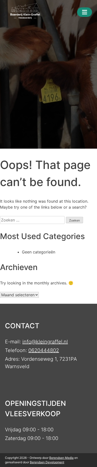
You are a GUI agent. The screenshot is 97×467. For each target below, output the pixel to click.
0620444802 (43, 350)
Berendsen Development (47, 462)
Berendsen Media (61, 458)
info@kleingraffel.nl (45, 342)
